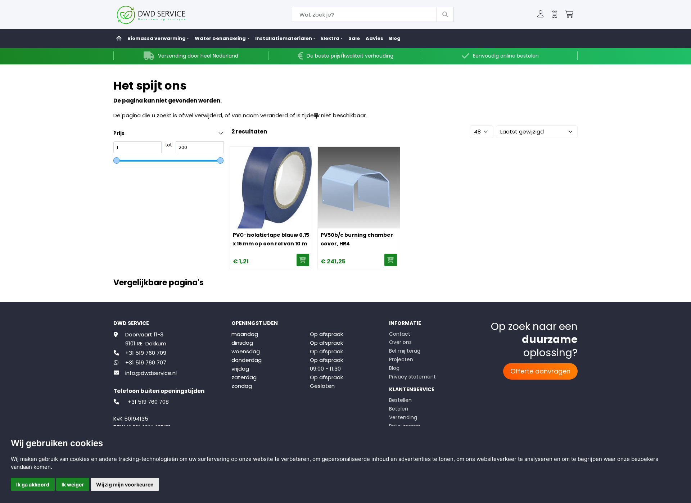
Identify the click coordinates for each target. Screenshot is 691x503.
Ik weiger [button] (73, 484)
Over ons (400, 342)
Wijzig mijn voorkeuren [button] (125, 484)
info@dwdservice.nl (151, 373)
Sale (354, 38)
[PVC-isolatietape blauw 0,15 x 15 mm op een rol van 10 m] (271, 187)
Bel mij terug (404, 350)
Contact (399, 333)
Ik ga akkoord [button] (32, 484)
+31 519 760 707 (145, 362)
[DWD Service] (162, 14)
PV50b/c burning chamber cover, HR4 (357, 239)
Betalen (398, 408)
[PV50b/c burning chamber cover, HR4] (358, 187)
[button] (540, 14)
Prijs (119, 133)
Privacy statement (412, 376)
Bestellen (400, 400)
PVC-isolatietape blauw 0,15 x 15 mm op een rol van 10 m (271, 239)
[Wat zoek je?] (445, 14)
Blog (395, 38)
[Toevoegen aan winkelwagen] (303, 260)
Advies (374, 38)
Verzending (403, 417)
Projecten (401, 359)
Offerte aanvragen (540, 371)
